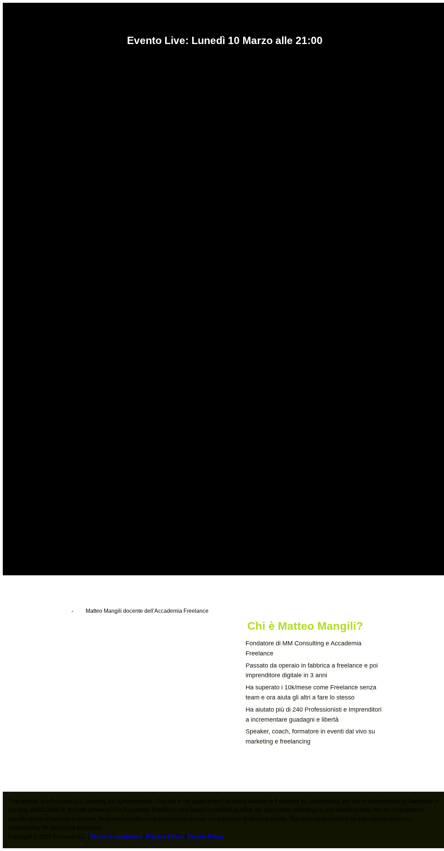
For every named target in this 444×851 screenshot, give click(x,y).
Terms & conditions (116, 837)
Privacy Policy (164, 837)
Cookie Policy (206, 837)
